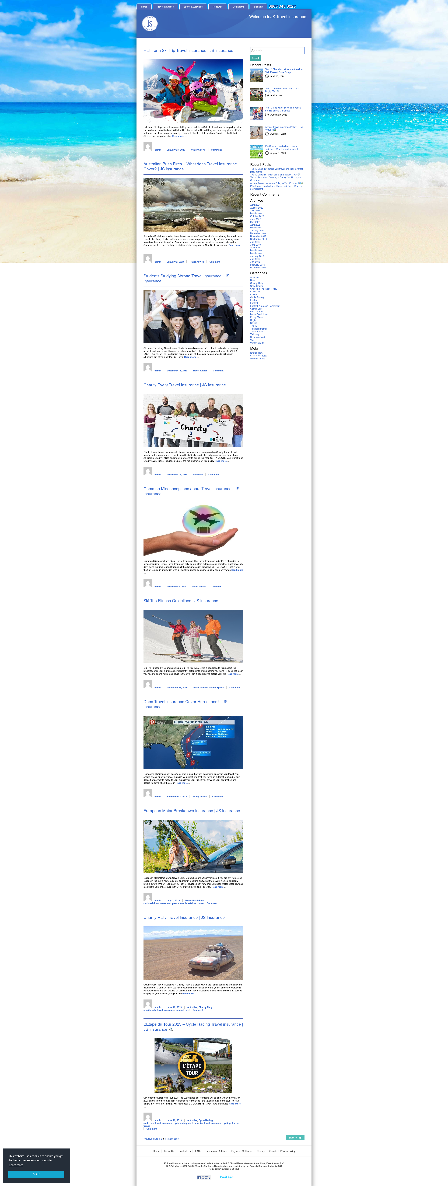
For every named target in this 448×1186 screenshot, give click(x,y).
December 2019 (258, 233)
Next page (173, 1138)
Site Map (258, 6)
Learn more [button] (16, 1165)
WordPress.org (257, 358)
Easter (253, 300)
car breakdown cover (155, 903)
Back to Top (295, 1137)
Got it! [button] (36, 1174)
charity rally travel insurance (159, 1010)
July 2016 (255, 261)
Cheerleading (256, 285)
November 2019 (258, 236)
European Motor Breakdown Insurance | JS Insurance (192, 810)
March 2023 (256, 213)
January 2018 (257, 256)
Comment (216, 149)
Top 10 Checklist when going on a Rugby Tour (273, 174)
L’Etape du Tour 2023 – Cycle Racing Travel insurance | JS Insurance (193, 1026)
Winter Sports (198, 149)
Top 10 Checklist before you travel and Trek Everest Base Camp (276, 170)
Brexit (253, 280)
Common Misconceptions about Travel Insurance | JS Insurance (191, 491)
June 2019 (255, 244)
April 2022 (255, 224)
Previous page (151, 1138)
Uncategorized (257, 337)
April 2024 (255, 204)
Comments (258, 355)
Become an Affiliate (216, 1151)
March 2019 (256, 250)
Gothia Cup (256, 308)
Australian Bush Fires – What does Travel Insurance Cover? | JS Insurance (190, 166)
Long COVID (256, 311)
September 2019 (258, 238)
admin (158, 149)
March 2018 (256, 253)
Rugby (253, 320)
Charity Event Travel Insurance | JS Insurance (185, 385)
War (252, 340)
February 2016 (257, 264)
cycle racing (180, 1123)
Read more (178, 136)
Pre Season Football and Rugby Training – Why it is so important (276, 187)
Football (254, 302)
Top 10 (253, 325)
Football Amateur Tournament (265, 305)
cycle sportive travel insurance (204, 1123)
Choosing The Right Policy (263, 288)
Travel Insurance (165, 6)
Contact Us (238, 6)
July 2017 (255, 258)
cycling (227, 1123)
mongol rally (183, 1010)
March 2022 (256, 227)
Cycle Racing (206, 1120)
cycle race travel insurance (158, 1123)
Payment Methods (241, 1151)
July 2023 (255, 210)
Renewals (218, 6)
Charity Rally (205, 1007)
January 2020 (257, 230)
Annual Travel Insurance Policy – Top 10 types (274, 183)
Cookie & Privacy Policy (282, 1151)
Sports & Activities (193, 6)
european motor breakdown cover (185, 903)
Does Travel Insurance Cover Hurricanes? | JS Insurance (185, 704)
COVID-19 (255, 291)
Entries (256, 352)
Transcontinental (258, 328)
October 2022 (257, 216)
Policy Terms (199, 796)
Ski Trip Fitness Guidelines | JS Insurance (181, 600)
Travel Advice (196, 261)
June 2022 (255, 219)
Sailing (253, 322)
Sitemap (260, 1151)
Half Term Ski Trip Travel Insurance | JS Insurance (188, 50)
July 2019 (255, 241)
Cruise (253, 294)
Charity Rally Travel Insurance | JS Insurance (184, 917)
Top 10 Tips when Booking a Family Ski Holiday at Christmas (275, 179)
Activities (198, 474)
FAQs (198, 1151)
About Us (169, 1151)
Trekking (254, 334)
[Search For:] (277, 51)
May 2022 (255, 221)
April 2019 (255, 247)
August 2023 (256, 207)
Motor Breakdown (194, 900)
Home (144, 6)
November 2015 (258, 267)
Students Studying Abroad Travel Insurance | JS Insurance (186, 278)
